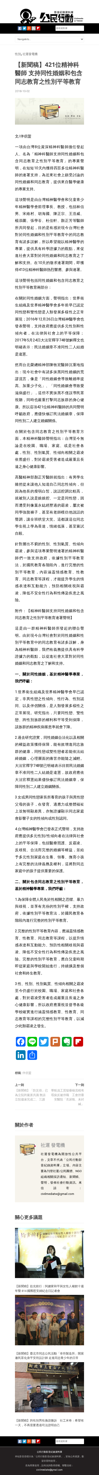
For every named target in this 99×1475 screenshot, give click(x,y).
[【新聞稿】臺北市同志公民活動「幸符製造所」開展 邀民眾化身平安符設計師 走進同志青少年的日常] (49, 1320)
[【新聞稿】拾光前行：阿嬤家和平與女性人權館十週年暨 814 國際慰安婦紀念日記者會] (49, 1252)
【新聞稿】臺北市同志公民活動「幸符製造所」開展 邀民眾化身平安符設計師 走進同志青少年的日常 (51, 1355)
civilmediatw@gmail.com (49, 1470)
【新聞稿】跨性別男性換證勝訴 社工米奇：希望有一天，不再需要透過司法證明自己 (49, 1422)
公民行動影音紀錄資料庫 (49, 1452)
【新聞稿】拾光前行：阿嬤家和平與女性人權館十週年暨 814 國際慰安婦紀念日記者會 (49, 1288)
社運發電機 (30, 54)
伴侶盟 (26, 1073)
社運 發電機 (53, 1145)
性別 (18, 54)
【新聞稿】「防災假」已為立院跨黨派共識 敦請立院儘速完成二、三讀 (31, 1095)
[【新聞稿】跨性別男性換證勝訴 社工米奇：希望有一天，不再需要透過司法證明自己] (49, 1387)
